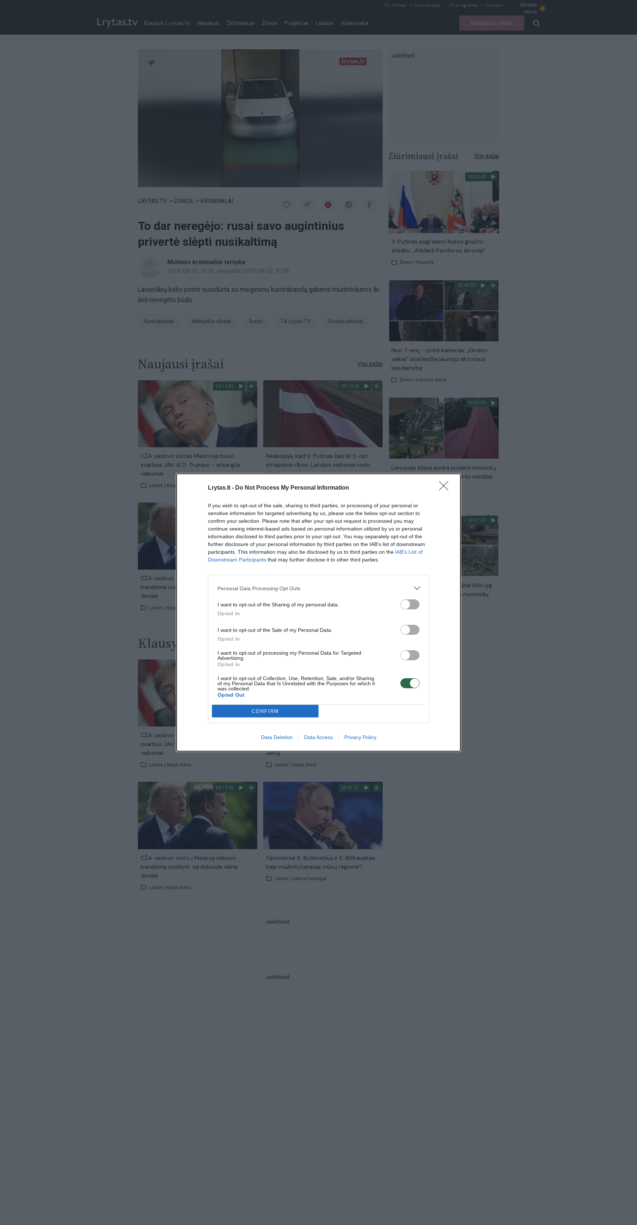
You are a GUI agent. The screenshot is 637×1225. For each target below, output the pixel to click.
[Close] (446, 488)
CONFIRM (265, 711)
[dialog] (318, 612)
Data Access (318, 737)
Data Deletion (277, 737)
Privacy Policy (360, 737)
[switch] (410, 604)
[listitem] (318, 588)
